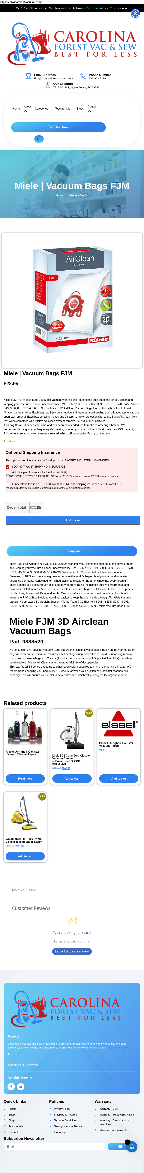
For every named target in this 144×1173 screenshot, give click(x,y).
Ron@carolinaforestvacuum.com (53, 78)
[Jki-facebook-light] (11, 1086)
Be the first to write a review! (72, 951)
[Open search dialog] (39, 139)
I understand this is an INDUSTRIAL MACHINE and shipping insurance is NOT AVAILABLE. (68, 484)
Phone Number (100, 75)
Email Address (45, 75)
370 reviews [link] (30, 1064)
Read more (25, 778)
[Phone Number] (83, 76)
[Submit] (121, 1146)
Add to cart (73, 520)
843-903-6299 (97, 78)
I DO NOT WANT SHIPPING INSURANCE (38, 466)
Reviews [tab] (18, 890)
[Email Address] (28, 76)
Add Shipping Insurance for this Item (39, 472)
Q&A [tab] (32, 890)
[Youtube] (20, 1086)
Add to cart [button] (72, 778)
